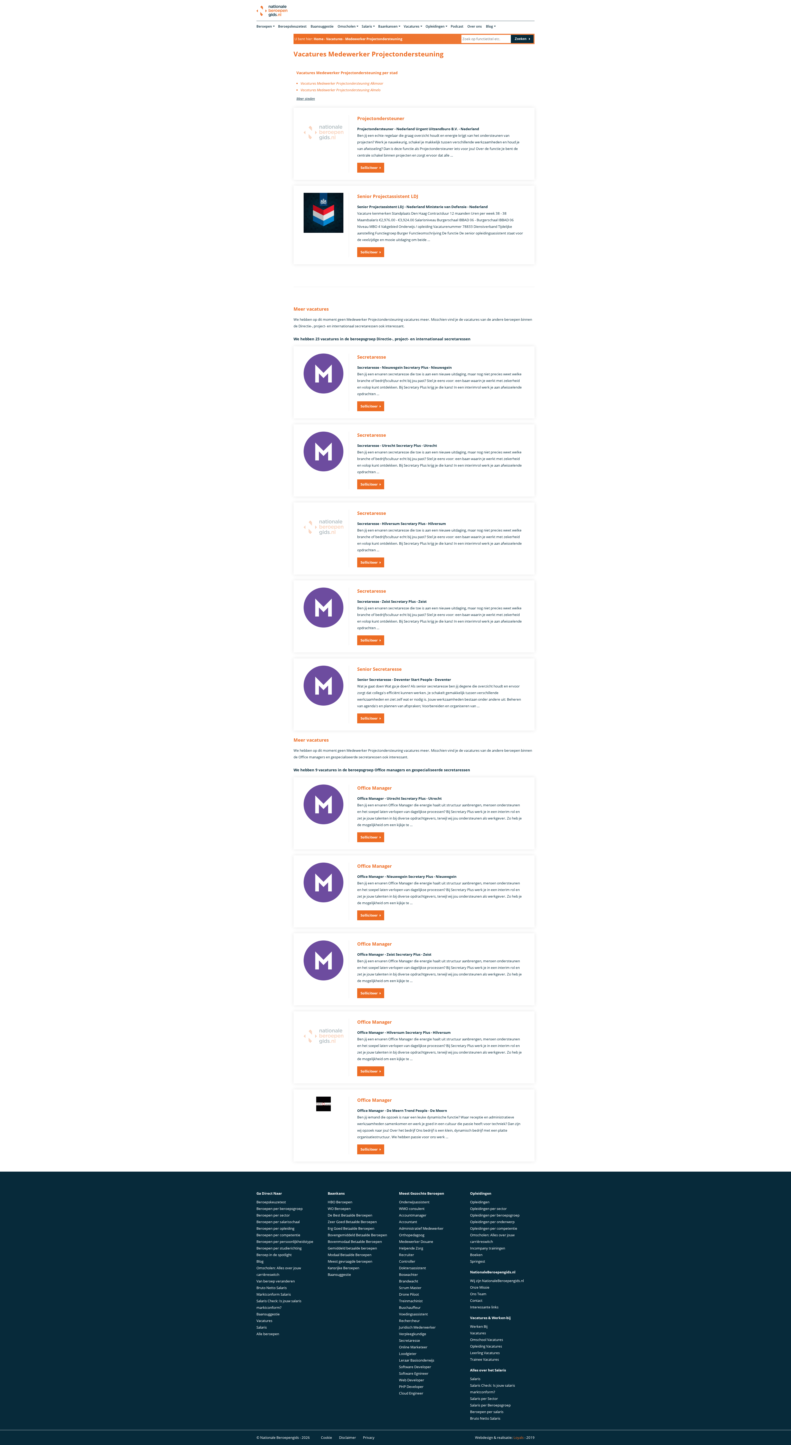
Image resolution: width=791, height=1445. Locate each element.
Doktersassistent (412, 1268)
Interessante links (484, 1307)
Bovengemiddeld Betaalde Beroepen (357, 1235)
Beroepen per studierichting (279, 1248)
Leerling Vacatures (485, 1352)
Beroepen (264, 26)
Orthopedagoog (411, 1235)
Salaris (367, 26)
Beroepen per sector (273, 1215)
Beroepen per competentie (278, 1235)
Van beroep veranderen (275, 1281)
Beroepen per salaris (486, 1411)
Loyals (519, 1437)
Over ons (474, 26)
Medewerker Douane (416, 1241)
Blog (489, 26)
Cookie (326, 1437)
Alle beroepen (267, 1333)
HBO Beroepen (340, 1202)
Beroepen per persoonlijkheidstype (284, 1241)
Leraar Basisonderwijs (416, 1360)
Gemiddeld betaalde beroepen (352, 1248)
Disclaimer (347, 1437)
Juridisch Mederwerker (417, 1327)
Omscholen (347, 26)
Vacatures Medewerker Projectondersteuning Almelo (341, 90)
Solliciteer (369, 167)
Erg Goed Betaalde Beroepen (351, 1228)
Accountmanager (412, 1215)
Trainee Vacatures (484, 1359)
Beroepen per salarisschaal (278, 1221)
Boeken (476, 1254)
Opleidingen (435, 26)
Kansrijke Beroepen (343, 1268)
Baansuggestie (322, 26)
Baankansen (388, 26)
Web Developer (411, 1380)
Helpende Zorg (411, 1248)
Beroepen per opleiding (275, 1228)
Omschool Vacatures (486, 1339)
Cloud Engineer (411, 1393)
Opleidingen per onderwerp (492, 1221)
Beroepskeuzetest (292, 26)
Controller (407, 1261)
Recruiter (406, 1254)
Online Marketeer (413, 1347)
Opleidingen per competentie (493, 1228)
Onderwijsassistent (414, 1202)
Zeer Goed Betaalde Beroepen (352, 1221)
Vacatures (411, 26)
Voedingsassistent (413, 1314)
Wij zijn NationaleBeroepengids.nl (497, 1280)
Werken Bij (479, 1326)
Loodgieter (408, 1353)
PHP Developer (411, 1386)
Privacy (368, 1437)
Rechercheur (409, 1320)
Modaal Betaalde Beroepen (349, 1254)
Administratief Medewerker (421, 1228)
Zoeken (521, 39)
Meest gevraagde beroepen (350, 1261)
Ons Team (478, 1294)
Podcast (457, 26)
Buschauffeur (410, 1307)
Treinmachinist (411, 1301)
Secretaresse (409, 1340)
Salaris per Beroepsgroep (490, 1405)
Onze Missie (479, 1287)
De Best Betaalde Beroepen (350, 1215)
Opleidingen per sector (488, 1208)
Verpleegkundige (412, 1333)
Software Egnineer (413, 1373)
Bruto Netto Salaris (271, 1287)
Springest (477, 1261)
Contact (476, 1300)
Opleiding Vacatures (486, 1346)
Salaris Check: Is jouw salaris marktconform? (278, 1304)
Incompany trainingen (487, 1248)
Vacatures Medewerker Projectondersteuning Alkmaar (342, 83)
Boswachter (408, 1274)
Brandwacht (408, 1281)
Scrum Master (410, 1287)
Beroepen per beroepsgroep (279, 1208)
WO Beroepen (339, 1208)
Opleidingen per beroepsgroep (495, 1215)
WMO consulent (412, 1208)
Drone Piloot (409, 1294)
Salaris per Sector (484, 1398)
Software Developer (415, 1366)
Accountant (408, 1221)
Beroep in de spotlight (274, 1254)
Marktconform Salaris (273, 1294)
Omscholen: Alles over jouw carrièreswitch (278, 1271)
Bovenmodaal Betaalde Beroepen (355, 1241)
